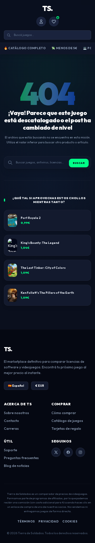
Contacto (11, 421)
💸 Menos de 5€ (64, 48)
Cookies (69, 521)
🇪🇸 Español (16, 385)
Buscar (79, 163)
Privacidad (48, 521)
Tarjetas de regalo (66, 428)
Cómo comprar (63, 413)
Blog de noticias (16, 466)
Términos (26, 521)
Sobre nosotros (16, 413)
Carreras (11, 428)
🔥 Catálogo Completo (25, 48)
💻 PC (87, 48)
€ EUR (39, 385)
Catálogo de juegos (67, 421)
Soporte (10, 450)
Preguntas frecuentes (21, 458)
